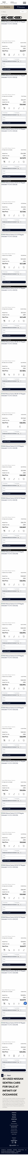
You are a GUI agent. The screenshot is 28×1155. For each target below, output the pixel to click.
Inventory (14, 1121)
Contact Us (14, 1112)
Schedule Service (14, 1130)
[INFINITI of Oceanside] (9, 2)
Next (9, 1075)
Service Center (14, 1129)
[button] (25, 1003)
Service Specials (14, 1132)
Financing (14, 1114)
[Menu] (24, 3)
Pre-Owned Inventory (14, 1125)
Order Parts (14, 1134)
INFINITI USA (14, 1119)
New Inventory (14, 1123)
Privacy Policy (21, 1149)
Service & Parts (14, 1126)
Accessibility (9, 1149)
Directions (14, 1117)
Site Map (15, 1149)
